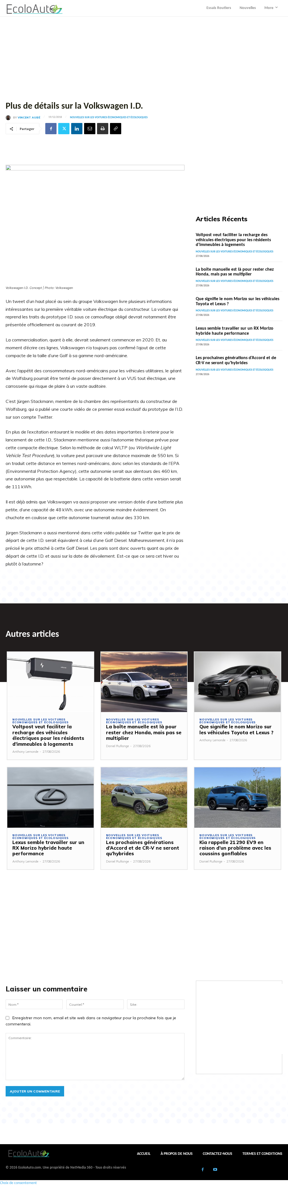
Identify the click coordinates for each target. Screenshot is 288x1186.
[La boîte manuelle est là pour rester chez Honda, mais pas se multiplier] (144, 682)
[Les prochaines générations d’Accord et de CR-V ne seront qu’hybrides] (144, 797)
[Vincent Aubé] (9, 117)
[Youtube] (215, 1170)
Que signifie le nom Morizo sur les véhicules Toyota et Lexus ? (236, 729)
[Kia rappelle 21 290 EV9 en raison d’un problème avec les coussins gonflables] (237, 797)
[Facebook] (51, 128)
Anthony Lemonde (25, 752)
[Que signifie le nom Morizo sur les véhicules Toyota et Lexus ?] (237, 682)
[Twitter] (63, 128)
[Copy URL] (115, 128)
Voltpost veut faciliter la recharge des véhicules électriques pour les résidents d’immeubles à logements (233, 240)
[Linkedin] (76, 128)
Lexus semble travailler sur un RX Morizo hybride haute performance (234, 331)
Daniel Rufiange (117, 746)
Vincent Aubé (29, 117)
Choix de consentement (18, 1183)
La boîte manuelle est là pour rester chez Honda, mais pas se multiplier (235, 272)
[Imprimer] (102, 128)
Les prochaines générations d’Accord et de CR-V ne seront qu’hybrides (236, 360)
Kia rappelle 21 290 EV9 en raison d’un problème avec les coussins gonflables (235, 848)
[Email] (89, 128)
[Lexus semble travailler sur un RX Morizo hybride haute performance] (50, 797)
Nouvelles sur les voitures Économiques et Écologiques (109, 117)
